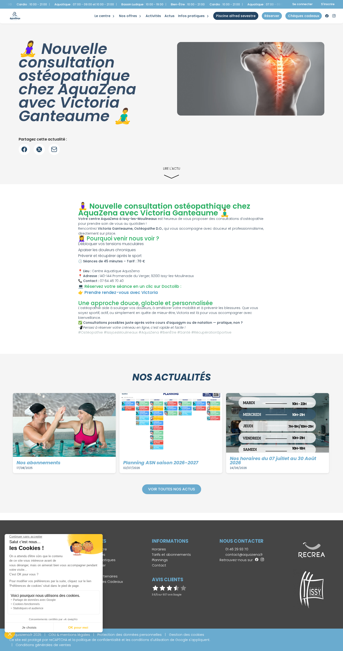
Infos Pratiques (191, 16)
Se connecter (302, 4)
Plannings (160, 560)
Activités (153, 16)
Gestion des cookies (186, 634)
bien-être (104, 11)
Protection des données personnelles (129, 634)
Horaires (159, 549)
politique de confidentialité (98, 639)
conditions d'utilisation (150, 639)
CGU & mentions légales (69, 634)
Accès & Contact (189, 9)
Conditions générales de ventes (43, 645)
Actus (169, 16)
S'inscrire (328, 4)
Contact (159, 565)
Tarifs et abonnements (171, 554)
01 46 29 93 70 (236, 549)
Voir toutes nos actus (171, 489)
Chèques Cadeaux (107, 581)
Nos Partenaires (104, 576)
